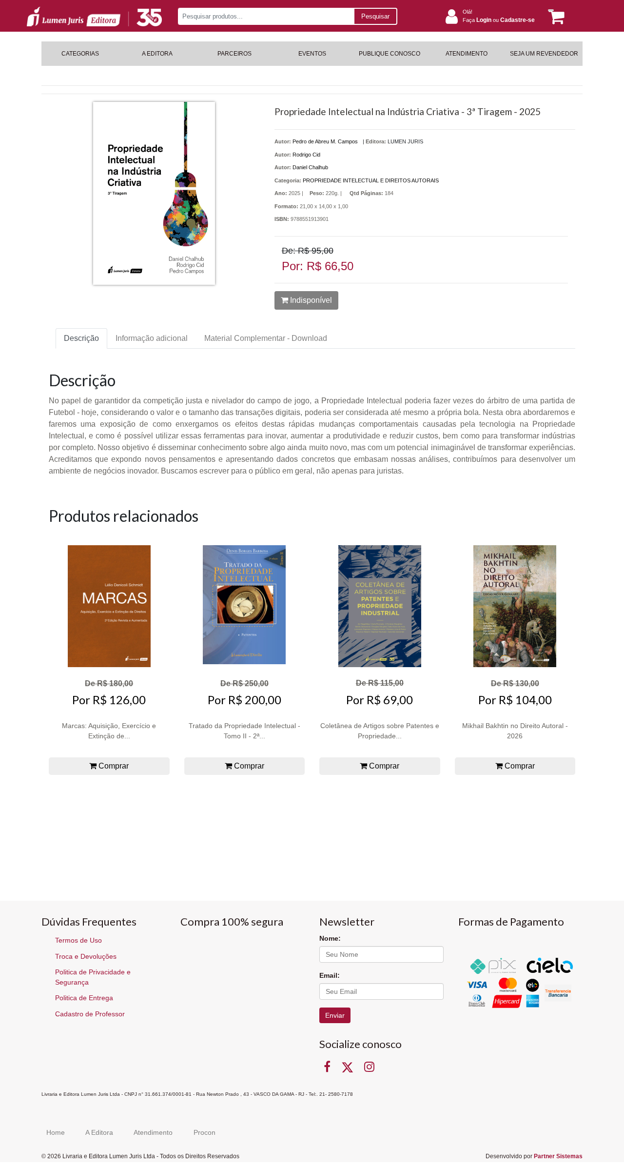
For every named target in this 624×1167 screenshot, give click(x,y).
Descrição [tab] (81, 338)
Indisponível (310, 300)
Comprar (113, 766)
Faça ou (499, 20)
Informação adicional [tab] (152, 338)
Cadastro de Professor (90, 1014)
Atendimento (153, 1132)
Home (55, 1132)
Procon (204, 1132)
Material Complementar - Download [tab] (265, 338)
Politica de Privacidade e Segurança (93, 977)
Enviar (335, 1015)
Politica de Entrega (84, 998)
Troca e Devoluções (86, 956)
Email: (329, 975)
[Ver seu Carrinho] (555, 16)
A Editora (99, 1132)
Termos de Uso (78, 940)
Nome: (330, 938)
